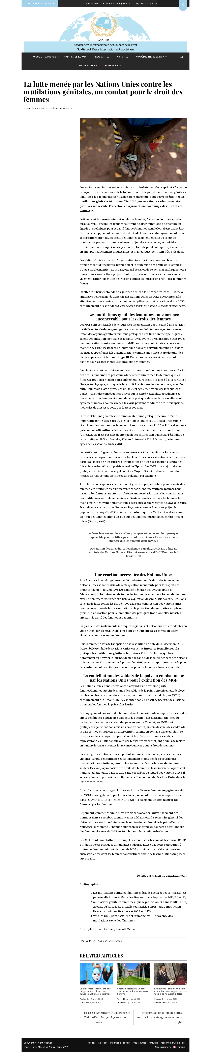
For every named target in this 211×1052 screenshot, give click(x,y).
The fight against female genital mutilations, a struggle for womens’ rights (160, 1017)
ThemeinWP (62, 1047)
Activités (122, 57)
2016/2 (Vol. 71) (177, 897)
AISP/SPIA (67, 108)
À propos (50, 57)
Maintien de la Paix (75, 57)
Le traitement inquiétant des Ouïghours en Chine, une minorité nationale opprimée (95, 991)
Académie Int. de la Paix (150, 57)
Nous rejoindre (88, 65)
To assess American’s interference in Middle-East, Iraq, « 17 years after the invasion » (107, 1017)
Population (160, 897)
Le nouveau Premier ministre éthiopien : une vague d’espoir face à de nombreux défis (170, 991)
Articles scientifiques (107, 940)
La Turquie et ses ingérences (87, 3)
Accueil (37, 57)
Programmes (101, 57)
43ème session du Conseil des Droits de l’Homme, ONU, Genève (132, 991)
